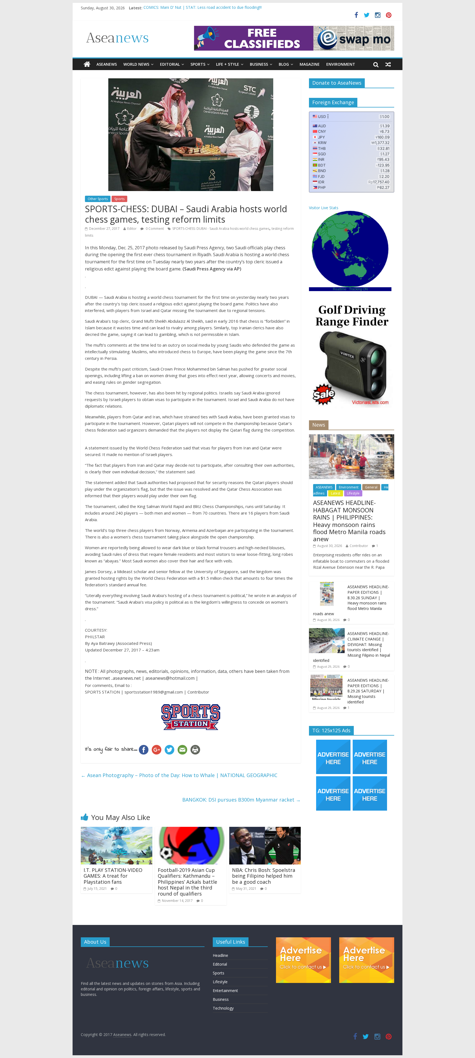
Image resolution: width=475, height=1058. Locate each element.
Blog (284, 64)
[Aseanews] (87, 64)
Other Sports (98, 199)
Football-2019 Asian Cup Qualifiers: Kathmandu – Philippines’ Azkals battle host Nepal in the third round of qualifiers (187, 882)
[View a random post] (388, 64)
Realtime (339, 289)
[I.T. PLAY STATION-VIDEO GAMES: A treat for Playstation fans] (116, 830)
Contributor (359, 545)
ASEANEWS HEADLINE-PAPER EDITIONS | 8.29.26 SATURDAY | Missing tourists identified (368, 691)
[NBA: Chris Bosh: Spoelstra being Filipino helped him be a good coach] (265, 830)
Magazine (310, 64)
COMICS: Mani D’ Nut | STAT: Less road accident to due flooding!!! (202, 7)
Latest (335, 493)
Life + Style (227, 64)
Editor (132, 228)
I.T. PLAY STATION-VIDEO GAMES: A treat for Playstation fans (113, 876)
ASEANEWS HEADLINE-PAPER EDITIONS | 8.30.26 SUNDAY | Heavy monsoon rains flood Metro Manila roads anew (351, 600)
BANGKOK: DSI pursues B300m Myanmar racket (241, 799)
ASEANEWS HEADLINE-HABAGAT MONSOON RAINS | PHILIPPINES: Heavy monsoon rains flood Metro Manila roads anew (349, 520)
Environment (340, 64)
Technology (223, 1008)
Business (259, 64)
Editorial (170, 64)
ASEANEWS (106, 64)
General (371, 487)
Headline (220, 955)
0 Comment (154, 228)
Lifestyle (353, 493)
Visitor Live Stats (323, 207)
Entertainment (225, 990)
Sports (197, 64)
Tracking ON (358, 289)
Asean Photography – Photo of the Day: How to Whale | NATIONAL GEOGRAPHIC (179, 775)
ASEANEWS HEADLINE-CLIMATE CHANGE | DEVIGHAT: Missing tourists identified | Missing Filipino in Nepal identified (351, 647)
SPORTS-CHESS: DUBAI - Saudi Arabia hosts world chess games (220, 228)
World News (136, 64)
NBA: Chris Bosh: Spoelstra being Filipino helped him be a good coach (263, 876)
